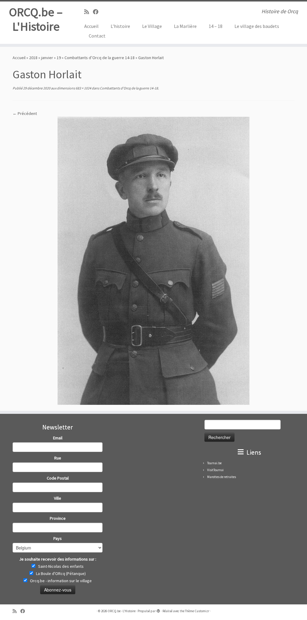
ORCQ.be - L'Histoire (122, 611)
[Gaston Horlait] (153, 260)
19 (59, 57)
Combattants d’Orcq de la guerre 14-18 (99, 57)
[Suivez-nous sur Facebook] (97, 11)
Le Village (152, 26)
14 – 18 (215, 26)
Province (58, 518)
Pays (57, 538)
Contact (97, 36)
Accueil (91, 26)
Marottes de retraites (221, 477)
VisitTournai (215, 470)
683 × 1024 (83, 88)
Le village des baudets (256, 26)
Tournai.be (214, 463)
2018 (33, 57)
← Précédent (25, 113)
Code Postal (58, 478)
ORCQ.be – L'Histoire (36, 19)
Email (57, 438)
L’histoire (120, 26)
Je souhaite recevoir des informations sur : (57, 559)
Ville (57, 498)
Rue (57, 458)
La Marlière (185, 26)
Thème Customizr (197, 611)
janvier (47, 57)
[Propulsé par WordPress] (158, 610)
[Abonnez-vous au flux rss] (88, 11)
